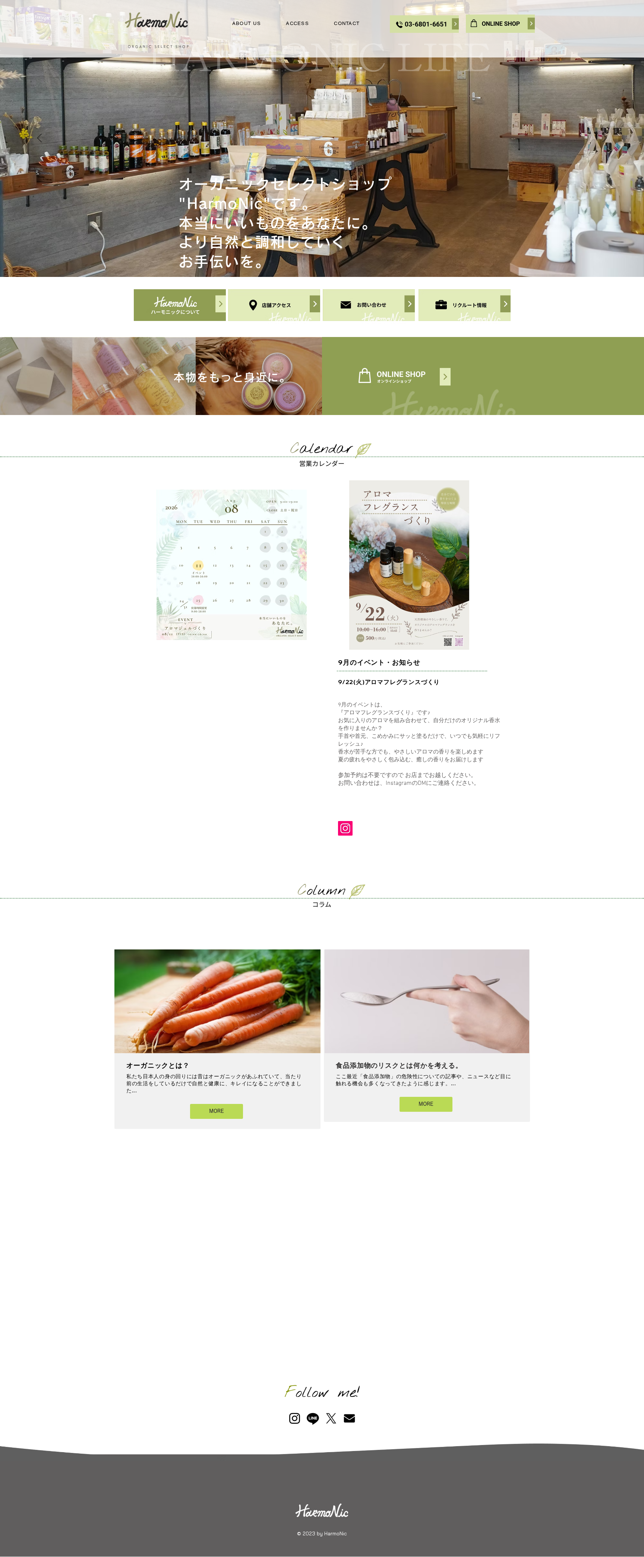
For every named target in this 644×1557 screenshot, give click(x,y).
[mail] (349, 1418)
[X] (331, 1418)
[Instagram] (345, 828)
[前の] (39, 138)
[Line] (313, 1418)
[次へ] (604, 138)
